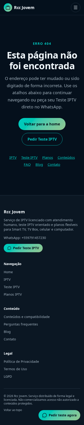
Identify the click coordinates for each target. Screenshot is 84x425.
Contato (54, 164)
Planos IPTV (13, 294)
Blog (39, 164)
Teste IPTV (29, 157)
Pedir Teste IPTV (42, 139)
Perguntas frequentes (21, 324)
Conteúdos (66, 157)
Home (8, 272)
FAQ (27, 164)
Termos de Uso (15, 369)
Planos (47, 157)
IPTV (13, 157)
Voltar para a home (42, 124)
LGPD (8, 376)
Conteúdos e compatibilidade (27, 316)
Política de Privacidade (21, 361)
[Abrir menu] (75, 7)
